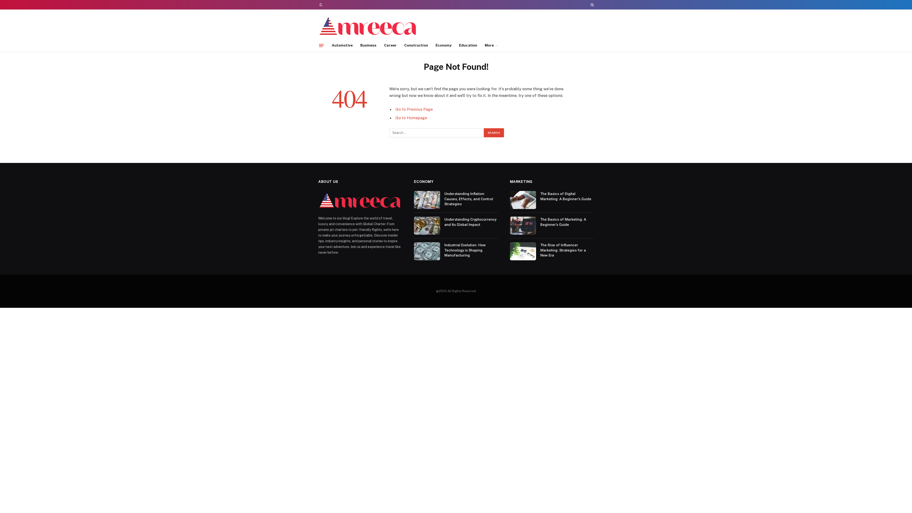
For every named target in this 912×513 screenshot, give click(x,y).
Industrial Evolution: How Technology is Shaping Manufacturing (465, 250)
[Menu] (321, 45)
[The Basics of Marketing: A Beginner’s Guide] (523, 226)
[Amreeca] (368, 27)
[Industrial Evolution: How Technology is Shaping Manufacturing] (427, 251)
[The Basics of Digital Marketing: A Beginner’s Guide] (523, 200)
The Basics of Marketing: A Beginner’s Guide (563, 222)
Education (468, 45)
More (489, 45)
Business (368, 45)
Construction (416, 45)
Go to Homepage (411, 117)
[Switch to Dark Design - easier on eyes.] (320, 4)
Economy (444, 45)
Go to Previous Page (414, 109)
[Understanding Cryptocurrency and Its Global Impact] (427, 226)
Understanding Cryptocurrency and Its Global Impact (470, 222)
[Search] (592, 5)
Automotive (342, 45)
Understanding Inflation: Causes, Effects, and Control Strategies (468, 199)
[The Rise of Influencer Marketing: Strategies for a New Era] (523, 251)
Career (390, 45)
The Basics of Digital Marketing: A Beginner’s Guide (565, 196)
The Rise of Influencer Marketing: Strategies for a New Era (563, 250)
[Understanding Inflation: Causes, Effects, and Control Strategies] (427, 200)
